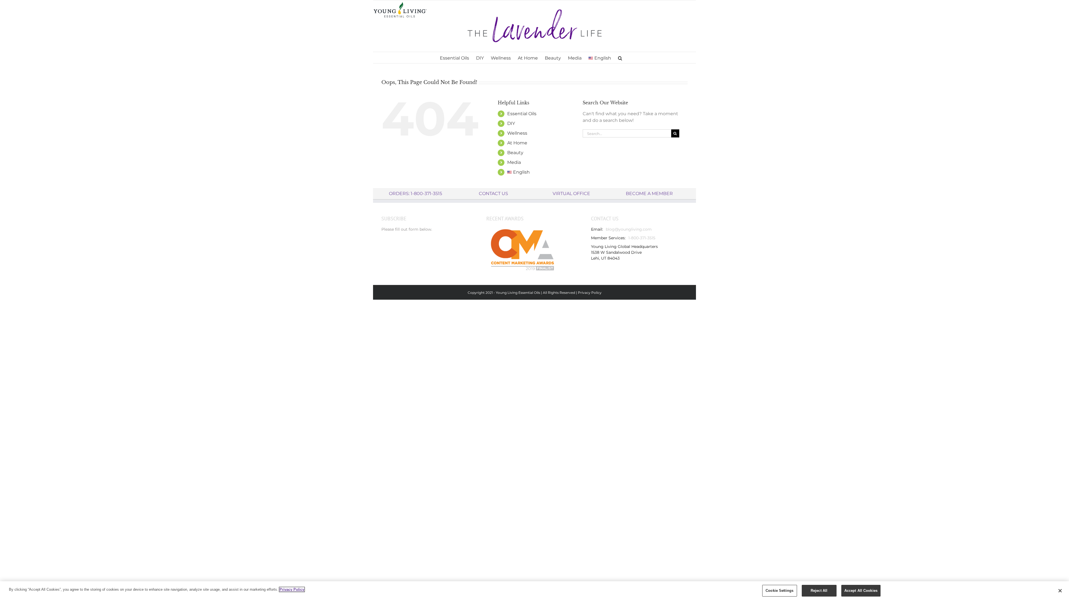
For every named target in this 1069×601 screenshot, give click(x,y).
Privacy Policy (590, 292)
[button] (620, 57)
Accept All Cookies (860, 590)
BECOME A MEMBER (649, 193)
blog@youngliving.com (629, 229)
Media (514, 162)
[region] (534, 591)
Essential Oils (521, 113)
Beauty (515, 152)
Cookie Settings (779, 590)
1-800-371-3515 (641, 237)
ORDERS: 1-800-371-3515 (415, 193)
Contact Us (493, 193)
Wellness (517, 133)
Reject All (819, 590)
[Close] (1060, 591)
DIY (511, 123)
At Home (517, 143)
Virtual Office (571, 193)
